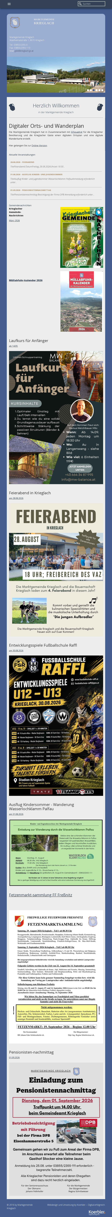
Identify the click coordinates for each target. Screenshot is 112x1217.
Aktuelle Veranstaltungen (22, 154)
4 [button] (97, 90)
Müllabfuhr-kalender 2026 (25, 280)
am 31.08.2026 (16, 814)
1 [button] (88, 90)
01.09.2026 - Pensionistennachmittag (30, 190)
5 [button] (99, 90)
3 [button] (94, 90)
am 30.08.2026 (16, 650)
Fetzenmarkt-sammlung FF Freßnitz (40, 894)
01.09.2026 (14, 1057)
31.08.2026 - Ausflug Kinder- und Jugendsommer (36, 174)
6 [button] (102, 90)
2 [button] (91, 90)
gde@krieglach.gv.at (24, 50)
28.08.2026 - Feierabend (22, 162)
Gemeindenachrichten (20, 205)
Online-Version (39, 145)
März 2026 (14, 220)
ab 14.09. (13, 345)
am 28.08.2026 (16, 498)
